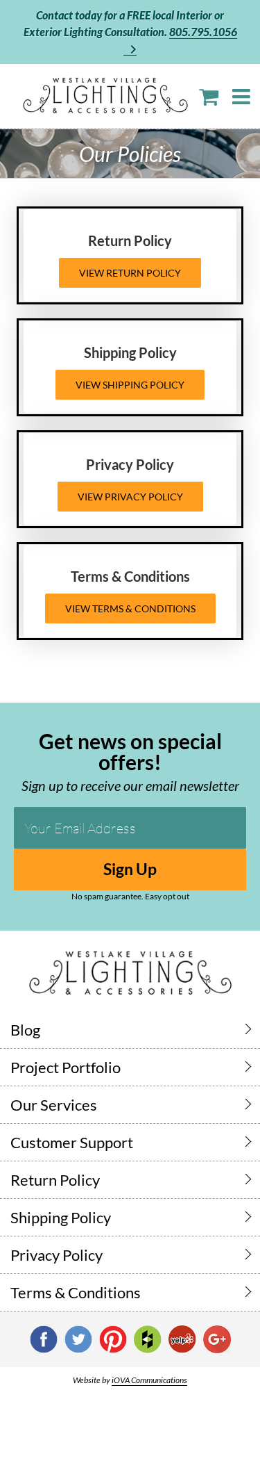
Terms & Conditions (75, 1292)
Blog (25, 1029)
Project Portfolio (65, 1067)
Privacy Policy (56, 1254)
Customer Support (71, 1142)
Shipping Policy (60, 1217)
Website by (130, 1380)
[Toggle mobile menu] (242, 96)
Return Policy (55, 1179)
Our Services (53, 1104)
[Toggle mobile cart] (208, 96)
